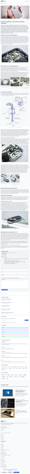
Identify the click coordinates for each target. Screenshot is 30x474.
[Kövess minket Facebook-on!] (2, 433)
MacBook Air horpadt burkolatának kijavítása (7, 312)
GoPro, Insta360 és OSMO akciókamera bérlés (6, 455)
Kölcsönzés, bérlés (4, 453)
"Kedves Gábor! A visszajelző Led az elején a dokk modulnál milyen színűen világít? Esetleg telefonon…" (14, 353)
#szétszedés (3, 378)
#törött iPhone (3, 369)
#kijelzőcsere (3, 376)
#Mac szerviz (15, 376)
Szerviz (20, 389)
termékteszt (23, 399)
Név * (2, 268)
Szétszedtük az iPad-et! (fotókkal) (6, 309)
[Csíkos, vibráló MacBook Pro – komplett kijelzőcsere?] (8, 393)
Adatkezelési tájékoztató (3, 467)
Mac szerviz (2, 437)
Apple (16, 389)
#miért (16, 368)
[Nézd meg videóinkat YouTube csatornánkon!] (4, 433)
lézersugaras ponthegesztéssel (7, 143)
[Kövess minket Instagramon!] (6, 433)
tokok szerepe (14, 247)
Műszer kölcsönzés (3, 457)
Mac (18, 389)
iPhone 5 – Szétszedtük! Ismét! (5, 305)
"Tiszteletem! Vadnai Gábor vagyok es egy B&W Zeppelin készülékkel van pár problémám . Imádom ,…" (14, 357)
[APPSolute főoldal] (4, 1)
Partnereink (2, 463)
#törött (26, 368)
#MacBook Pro (11, 376)
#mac (7, 376)
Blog (16, 399)
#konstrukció (10, 368)
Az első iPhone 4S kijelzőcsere (21, 411)
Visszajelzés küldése (3, 462)
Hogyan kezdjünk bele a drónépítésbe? (6, 302)
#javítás (6, 368)
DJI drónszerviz (2, 438)
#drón (8, 374)
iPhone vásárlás (2, 446)
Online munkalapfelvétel (3, 461)
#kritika (14, 368)
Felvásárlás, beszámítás (3, 452)
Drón (20, 399)
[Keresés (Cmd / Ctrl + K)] (25, 1)
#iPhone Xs (3, 368)
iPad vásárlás (2, 447)
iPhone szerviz (2, 436)
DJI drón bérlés (2, 456)
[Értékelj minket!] (10, 433)
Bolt (18, 399)
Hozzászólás (3, 279)
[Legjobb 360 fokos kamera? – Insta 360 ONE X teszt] (8, 403)
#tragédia (23, 368)
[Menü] (28, 1)
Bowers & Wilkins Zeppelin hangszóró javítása (6, 352)
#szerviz (20, 368)
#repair (19, 376)
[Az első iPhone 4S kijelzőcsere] (8, 413)
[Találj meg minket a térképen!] (8, 433)
